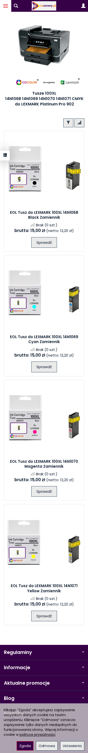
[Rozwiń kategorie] (5, 6)
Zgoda (25, 745)
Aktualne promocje (27, 683)
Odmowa (47, 745)
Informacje (17, 667)
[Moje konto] (83, 6)
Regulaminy (18, 652)
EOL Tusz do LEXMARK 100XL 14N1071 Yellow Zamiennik (44, 588)
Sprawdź (44, 242)
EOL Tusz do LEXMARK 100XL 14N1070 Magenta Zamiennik (44, 464)
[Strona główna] (44, 6)
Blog (9, 698)
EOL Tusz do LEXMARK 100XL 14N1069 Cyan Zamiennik (44, 339)
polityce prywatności (37, 734)
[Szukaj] (16, 6)
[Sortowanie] (79, 122)
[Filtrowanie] (68, 122)
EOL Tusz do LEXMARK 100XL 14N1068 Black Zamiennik (44, 215)
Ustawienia (72, 745)
